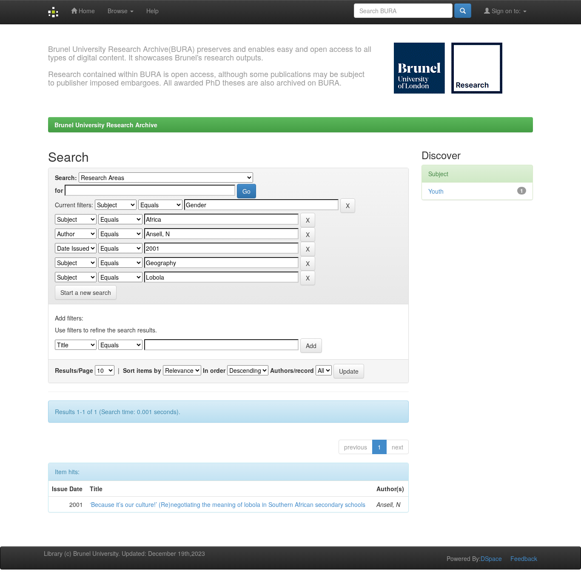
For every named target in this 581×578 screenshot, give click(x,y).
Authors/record (292, 370)
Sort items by (142, 370)
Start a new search (85, 292)
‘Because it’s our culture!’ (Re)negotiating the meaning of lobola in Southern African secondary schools (227, 504)
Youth (436, 191)
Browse (118, 10)
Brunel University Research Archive (105, 124)
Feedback (523, 558)
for (59, 190)
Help (152, 10)
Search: (66, 177)
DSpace (491, 558)
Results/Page (74, 370)
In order (214, 370)
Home (86, 10)
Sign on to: (506, 10)
